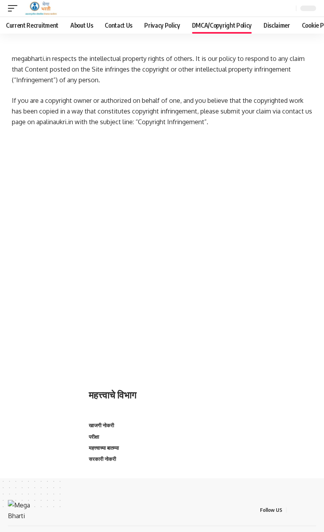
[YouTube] (311, 510)
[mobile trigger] (14, 8)
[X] (302, 510)
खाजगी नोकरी (101, 425)
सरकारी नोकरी (102, 459)
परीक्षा (94, 437)
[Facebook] (292, 510)
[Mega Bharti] (40, 8)
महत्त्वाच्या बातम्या (104, 448)
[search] (289, 8)
